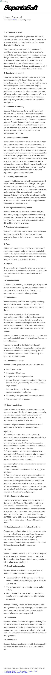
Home (15, 20)
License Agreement (13, 17)
